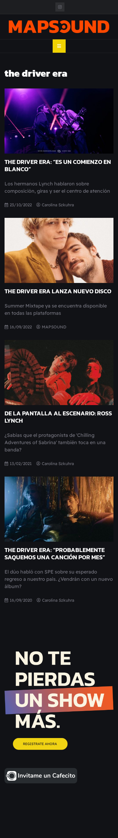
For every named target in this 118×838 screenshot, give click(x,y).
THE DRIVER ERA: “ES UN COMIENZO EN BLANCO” (58, 165)
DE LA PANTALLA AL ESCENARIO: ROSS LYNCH (58, 417)
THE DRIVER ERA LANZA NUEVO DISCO (58, 291)
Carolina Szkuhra (58, 204)
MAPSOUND (54, 326)
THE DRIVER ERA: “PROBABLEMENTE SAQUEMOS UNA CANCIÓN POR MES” (55, 553)
